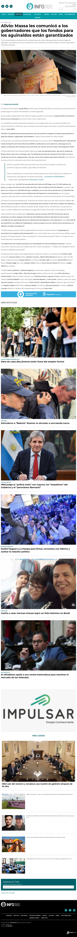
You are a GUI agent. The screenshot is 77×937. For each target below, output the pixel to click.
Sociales (11, 14)
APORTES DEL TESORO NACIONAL (53, 95)
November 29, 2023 (36, 179)
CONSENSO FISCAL (66, 95)
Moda (61, 14)
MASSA (37, 95)
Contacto (44, 918)
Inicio (4, 14)
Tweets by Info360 (8, 893)
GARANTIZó (42, 95)
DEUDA (28, 95)
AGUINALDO (15, 95)
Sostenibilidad (70, 14)
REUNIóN (9, 95)
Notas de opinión (37, 16)
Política (19, 14)
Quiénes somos (34, 918)
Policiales (27, 14)
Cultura (54, 14)
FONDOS (33, 95)
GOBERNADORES (22, 95)
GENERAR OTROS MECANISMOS (71, 96)
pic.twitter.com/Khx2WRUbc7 (54, 176)
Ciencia (46, 14)
